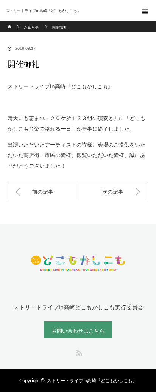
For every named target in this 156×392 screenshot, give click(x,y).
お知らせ (31, 27)
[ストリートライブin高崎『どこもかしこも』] (67, 10)
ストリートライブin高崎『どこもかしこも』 (92, 380)
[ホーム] (10, 23)
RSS (78, 351)
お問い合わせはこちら (78, 330)
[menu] (145, 10)
